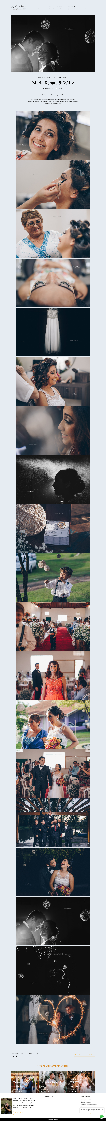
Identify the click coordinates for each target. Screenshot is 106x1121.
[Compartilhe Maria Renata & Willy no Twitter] (13, 1056)
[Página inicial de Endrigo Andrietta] (19, 7)
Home (49, 6)
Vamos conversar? (80, 9)
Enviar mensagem (86, 1102)
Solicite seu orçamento (84, 1054)
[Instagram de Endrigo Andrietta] (83, 1106)
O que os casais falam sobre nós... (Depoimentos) (53, 9)
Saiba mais (19, 1112)
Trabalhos (60, 6)
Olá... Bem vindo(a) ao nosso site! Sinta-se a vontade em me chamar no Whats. (90, 1110)
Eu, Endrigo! (72, 6)
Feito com (53, 1119)
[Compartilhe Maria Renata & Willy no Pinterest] (16, 1056)
